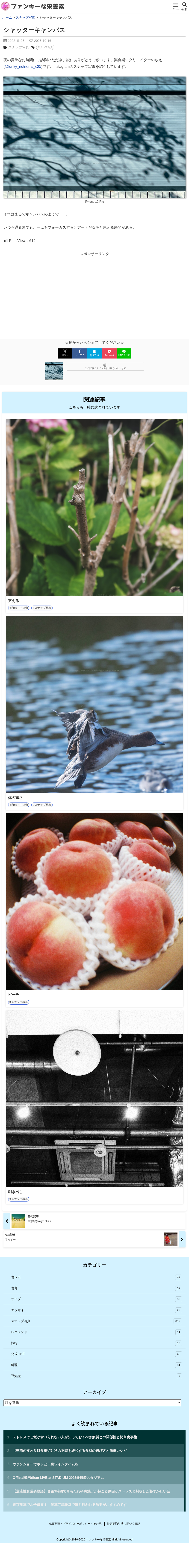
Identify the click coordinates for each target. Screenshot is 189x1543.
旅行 (95, 1343)
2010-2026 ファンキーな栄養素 (91, 1539)
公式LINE (95, 1354)
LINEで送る (124, 355)
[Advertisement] (94, 291)
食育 (95, 1288)
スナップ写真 (18, 47)
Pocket (109, 355)
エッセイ (95, 1310)
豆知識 (95, 1376)
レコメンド (95, 1332)
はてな (94, 355)
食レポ (95, 1277)
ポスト (65, 355)
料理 (95, 1365)
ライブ (95, 1299)
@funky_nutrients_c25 (23, 66)
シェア (79, 355)
